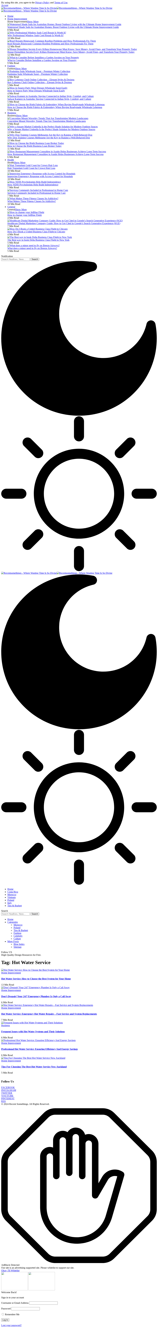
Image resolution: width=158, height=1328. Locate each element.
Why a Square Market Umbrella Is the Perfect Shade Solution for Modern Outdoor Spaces (51, 129)
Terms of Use (60, 2)
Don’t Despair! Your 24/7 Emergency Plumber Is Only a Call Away (36, 996)
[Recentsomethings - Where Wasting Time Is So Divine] (56, 573)
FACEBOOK (8, 1087)
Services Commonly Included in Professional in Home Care (36, 193)
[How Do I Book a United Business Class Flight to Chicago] (37, 229)
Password (6, 1308)
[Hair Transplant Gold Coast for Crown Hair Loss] (32, 165)
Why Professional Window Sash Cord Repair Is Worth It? (35, 35)
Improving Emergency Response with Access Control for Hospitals (40, 176)
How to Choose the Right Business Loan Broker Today (34, 146)
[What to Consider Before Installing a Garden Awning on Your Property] (43, 57)
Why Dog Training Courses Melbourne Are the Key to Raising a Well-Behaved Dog (48, 137)
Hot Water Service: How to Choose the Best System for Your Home (36, 978)
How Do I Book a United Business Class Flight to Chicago (36, 231)
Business (5, 1025)
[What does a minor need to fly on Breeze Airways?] (33, 245)
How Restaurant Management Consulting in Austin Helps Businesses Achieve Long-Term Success (55, 154)
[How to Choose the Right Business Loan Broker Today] (35, 143)
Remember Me (11, 1314)
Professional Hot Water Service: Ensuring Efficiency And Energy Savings (39, 1049)
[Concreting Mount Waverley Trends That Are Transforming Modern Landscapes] (47, 118)
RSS (3, 1101)
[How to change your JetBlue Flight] (25, 212)
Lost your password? (11, 1325)
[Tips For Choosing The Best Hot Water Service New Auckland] (33, 1058)
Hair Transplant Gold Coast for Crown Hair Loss (31, 168)
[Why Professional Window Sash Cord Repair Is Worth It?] (36, 32)
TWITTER (6, 1093)
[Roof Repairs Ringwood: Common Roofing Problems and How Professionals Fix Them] (51, 41)
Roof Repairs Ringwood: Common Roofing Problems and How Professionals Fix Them (50, 43)
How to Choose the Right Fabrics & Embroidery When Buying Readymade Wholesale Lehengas (54, 107)
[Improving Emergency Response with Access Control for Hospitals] (41, 173)
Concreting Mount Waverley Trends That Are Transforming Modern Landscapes (46, 121)
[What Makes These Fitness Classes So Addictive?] (32, 198)
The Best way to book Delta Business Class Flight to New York (38, 240)
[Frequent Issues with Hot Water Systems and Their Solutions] (32, 1022)
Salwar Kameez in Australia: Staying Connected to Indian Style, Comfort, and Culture (49, 99)
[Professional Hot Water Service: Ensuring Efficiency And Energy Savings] (38, 1040)
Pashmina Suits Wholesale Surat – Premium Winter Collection (37, 74)
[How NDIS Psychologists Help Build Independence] (34, 182)
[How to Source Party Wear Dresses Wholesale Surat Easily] (37, 88)
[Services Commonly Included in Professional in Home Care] (37, 190)
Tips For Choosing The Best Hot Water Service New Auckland (34, 1066)
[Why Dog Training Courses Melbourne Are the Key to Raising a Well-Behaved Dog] (49, 135)
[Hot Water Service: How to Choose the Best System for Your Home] (35, 970)
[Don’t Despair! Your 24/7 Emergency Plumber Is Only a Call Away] (35, 987)
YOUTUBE (7, 1095)
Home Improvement (11, 972)
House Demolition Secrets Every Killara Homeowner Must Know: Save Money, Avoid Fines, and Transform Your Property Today (71, 52)
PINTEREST (8, 1098)
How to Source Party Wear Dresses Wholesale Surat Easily (36, 90)
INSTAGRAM (8, 1090)
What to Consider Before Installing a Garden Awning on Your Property (42, 60)
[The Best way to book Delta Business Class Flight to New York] (39, 237)
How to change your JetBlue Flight (24, 215)
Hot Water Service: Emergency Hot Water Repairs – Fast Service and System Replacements (49, 1014)
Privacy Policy (42, 2)
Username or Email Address (15, 1303)
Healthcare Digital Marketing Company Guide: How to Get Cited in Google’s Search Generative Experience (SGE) (63, 223)
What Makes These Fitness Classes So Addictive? (31, 201)
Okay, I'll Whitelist (10, 1270)
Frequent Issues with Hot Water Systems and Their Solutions (33, 1031)
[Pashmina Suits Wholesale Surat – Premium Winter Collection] (38, 71)
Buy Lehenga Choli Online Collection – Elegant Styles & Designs (39, 82)
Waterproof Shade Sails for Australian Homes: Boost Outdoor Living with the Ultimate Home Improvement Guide (63, 27)
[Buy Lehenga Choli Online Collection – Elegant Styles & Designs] (40, 79)
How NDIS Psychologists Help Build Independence (32, 184)
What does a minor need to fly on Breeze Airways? (32, 248)
